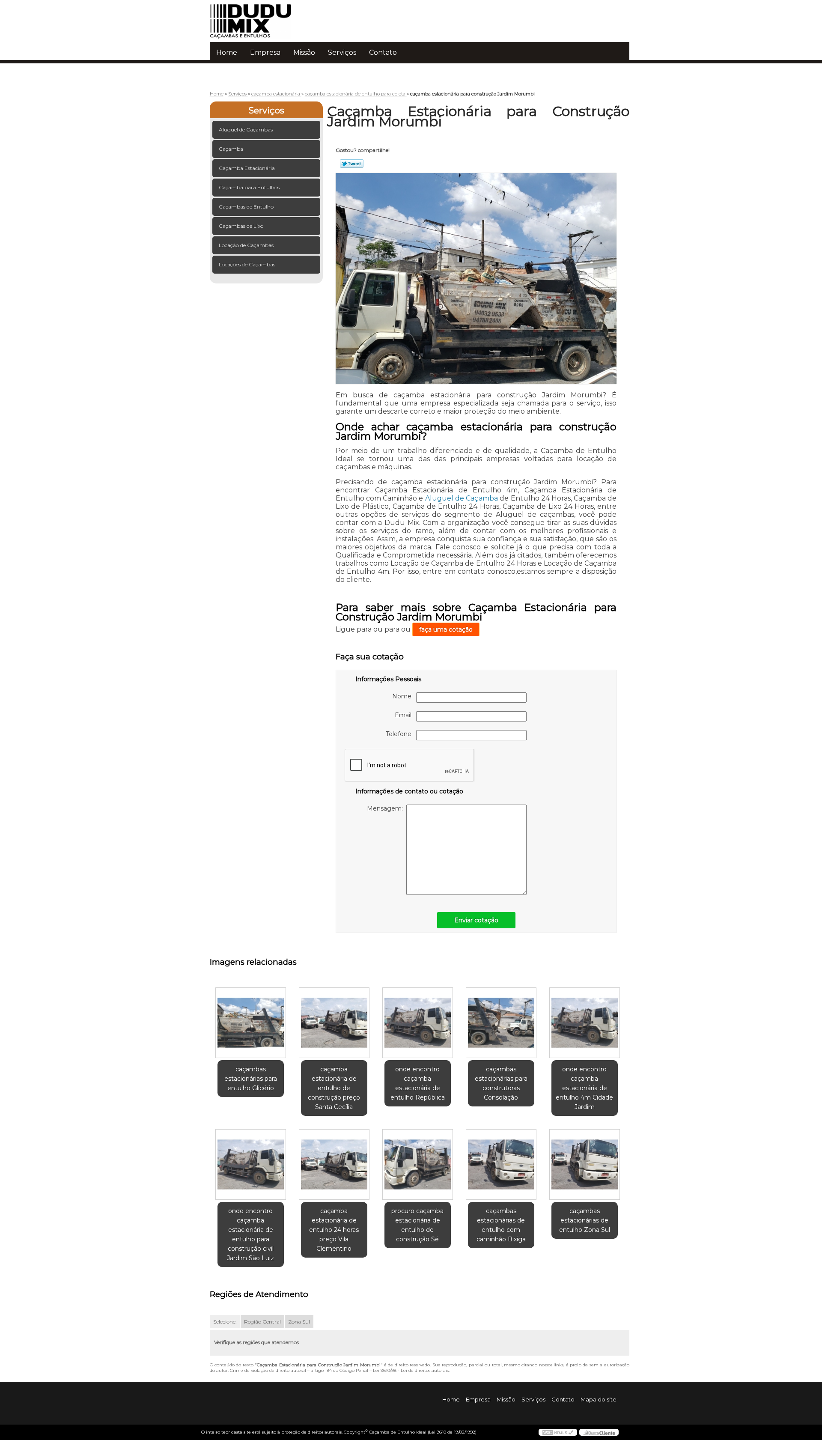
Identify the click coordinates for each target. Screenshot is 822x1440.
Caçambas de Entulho (246, 206)
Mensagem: (386, 808)
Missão (304, 52)
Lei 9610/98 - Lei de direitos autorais (411, 1370)
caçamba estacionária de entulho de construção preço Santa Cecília (334, 1088)
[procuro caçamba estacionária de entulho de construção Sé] (417, 1164)
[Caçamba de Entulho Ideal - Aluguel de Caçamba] (259, 17)
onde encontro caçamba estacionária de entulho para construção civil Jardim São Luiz (250, 1234)
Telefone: (401, 734)
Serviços (342, 52)
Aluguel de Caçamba (461, 498)
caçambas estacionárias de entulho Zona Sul (584, 1220)
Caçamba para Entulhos (249, 187)
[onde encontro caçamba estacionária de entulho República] (417, 1022)
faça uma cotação (446, 629)
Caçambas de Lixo (241, 226)
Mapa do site (598, 1399)
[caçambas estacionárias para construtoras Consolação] (501, 1022)
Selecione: (225, 1321)
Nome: (404, 696)
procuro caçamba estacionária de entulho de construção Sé (417, 1225)
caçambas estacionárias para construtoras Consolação (501, 1083)
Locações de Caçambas (247, 264)
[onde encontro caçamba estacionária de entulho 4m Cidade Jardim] (584, 1022)
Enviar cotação (476, 920)
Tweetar (351, 163)
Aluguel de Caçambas (246, 129)
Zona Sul (299, 1321)
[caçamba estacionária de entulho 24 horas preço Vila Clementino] (334, 1164)
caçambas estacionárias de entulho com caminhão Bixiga (501, 1225)
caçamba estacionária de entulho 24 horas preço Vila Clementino (334, 1229)
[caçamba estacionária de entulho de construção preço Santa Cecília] (334, 1022)
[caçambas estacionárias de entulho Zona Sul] (584, 1164)
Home (226, 52)
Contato (383, 52)
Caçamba (231, 149)
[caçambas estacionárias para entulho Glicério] (250, 1022)
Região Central (262, 1321)
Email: (405, 715)
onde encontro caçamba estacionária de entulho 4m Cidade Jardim (584, 1088)
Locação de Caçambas (246, 245)
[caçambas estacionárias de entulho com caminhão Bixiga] (501, 1164)
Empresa (265, 52)
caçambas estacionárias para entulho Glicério (250, 1078)
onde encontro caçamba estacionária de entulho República (417, 1083)
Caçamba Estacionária (247, 168)
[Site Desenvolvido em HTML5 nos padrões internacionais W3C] (558, 1432)
